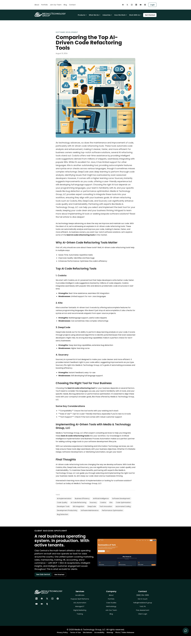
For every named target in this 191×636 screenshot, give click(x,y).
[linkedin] (136, 4)
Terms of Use (75, 632)
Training (80, 614)
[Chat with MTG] (186, 631)
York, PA (143, 606)
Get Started (150, 15)
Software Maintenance (89, 510)
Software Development (67, 32)
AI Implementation (64, 498)
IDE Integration (78, 506)
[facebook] (122, 4)
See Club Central (43, 574)
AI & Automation (80, 603)
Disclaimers (87, 632)
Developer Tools (63, 506)
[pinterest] (145, 4)
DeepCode (92, 506)
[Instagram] (52, 599)
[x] (127, 4)
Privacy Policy (62, 632)
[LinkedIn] (36, 599)
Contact (72, 5)
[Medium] (42, 604)
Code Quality (62, 502)
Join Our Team (55, 5)
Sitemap (110, 632)
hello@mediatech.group (142, 603)
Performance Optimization (112, 510)
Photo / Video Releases (124, 632)
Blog (65, 5)
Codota (103, 502)
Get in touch (142, 599)
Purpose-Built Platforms (80, 599)
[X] (47, 599)
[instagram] (131, 4)
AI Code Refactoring (78, 502)
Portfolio (44, 5)
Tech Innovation (105, 506)
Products (81, 15)
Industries (107, 15)
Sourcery (93, 502)
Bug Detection (62, 514)
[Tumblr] (47, 604)
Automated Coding (123, 506)
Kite (111, 502)
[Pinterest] (58, 599)
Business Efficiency (82, 498)
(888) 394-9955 (142, 595)
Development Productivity (67, 510)
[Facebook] (42, 599)
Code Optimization (123, 502)
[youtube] (140, 4)
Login (152, 5)
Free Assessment (142, 610)
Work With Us (134, 15)
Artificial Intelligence (101, 498)
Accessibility (99, 632)
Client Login (142, 614)
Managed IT (79, 606)
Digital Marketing (79, 610)
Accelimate (79, 595)
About (36, 5)
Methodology (111, 606)
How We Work (119, 15)
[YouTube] (36, 604)
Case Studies (111, 603)
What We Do (94, 15)
